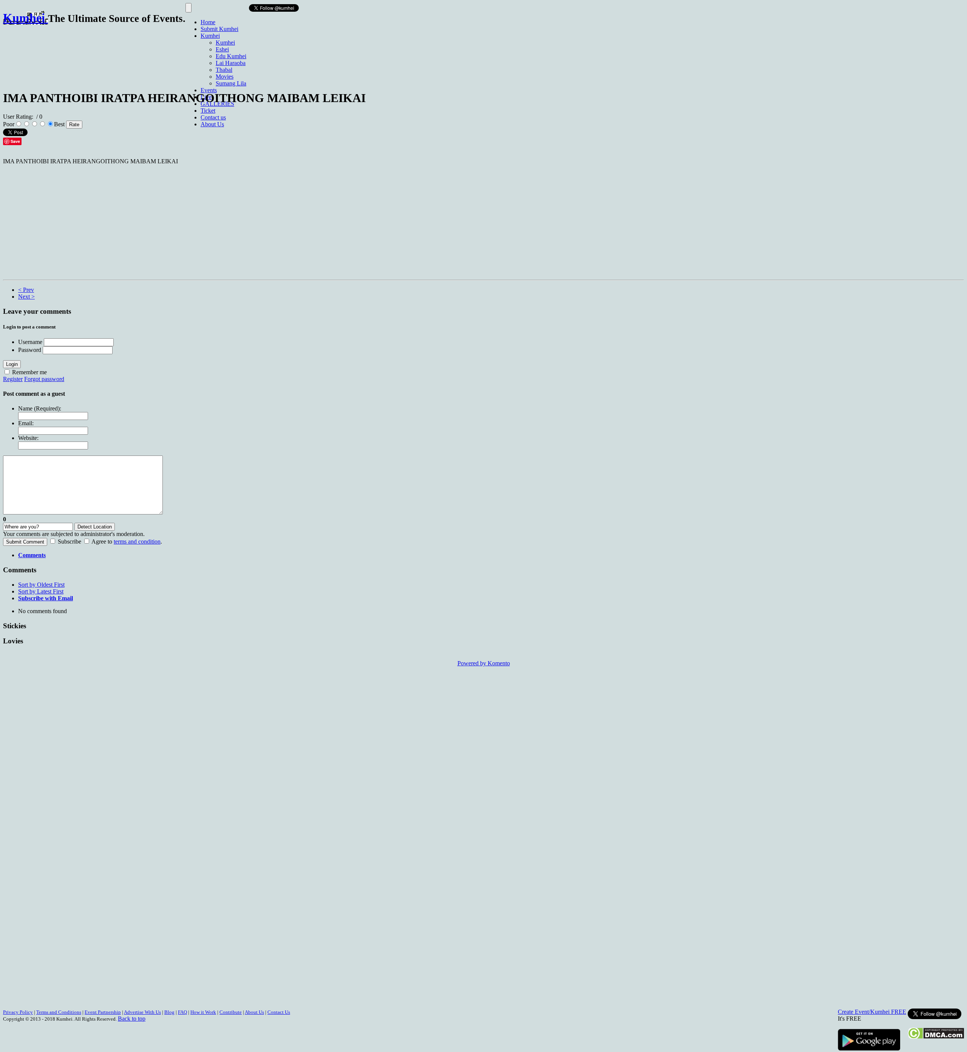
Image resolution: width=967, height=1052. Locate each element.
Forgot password (44, 379)
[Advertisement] (140, 54)
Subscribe (69, 541)
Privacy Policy (18, 1012)
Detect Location (94, 527)
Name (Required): (39, 408)
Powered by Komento (483, 663)
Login (12, 364)
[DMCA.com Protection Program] (936, 1037)
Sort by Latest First (40, 591)
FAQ (182, 1012)
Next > (26, 296)
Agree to (101, 541)
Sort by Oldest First (41, 584)
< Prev (26, 290)
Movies (224, 76)
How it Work (203, 1012)
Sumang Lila (231, 83)
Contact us (213, 117)
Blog (169, 1012)
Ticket (208, 110)
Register (13, 379)
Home (208, 22)
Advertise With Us (142, 1012)
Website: (28, 438)
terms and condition (137, 541)
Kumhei (210, 36)
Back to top (131, 1018)
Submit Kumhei (219, 29)
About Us (212, 124)
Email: (26, 423)
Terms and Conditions (58, 1012)
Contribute (230, 1012)
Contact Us (278, 1012)
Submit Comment (25, 542)
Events (209, 90)
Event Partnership (103, 1012)
